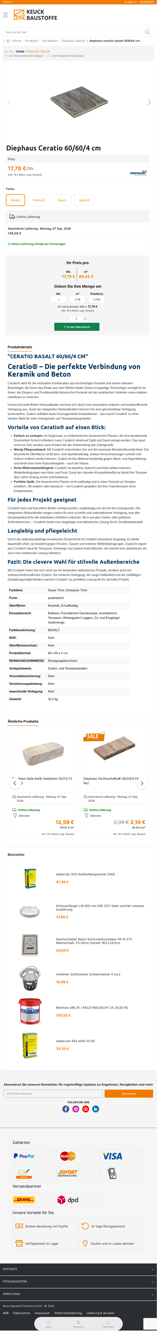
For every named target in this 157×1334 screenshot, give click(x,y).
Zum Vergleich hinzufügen (67, 55)
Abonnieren (129, 1093)
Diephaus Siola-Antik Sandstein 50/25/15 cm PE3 (42, 781)
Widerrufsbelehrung (68, 1313)
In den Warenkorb (78, 327)
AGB (6, 1313)
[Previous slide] (15, 783)
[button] (149, 102)
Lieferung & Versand (100, 1313)
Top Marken (50, 41)
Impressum (42, 1313)
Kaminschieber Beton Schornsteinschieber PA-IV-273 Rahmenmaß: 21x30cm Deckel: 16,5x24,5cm (94, 941)
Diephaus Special (73, 41)
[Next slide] (141, 783)
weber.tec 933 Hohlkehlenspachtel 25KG (85, 874)
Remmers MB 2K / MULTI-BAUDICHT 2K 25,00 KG (92, 1008)
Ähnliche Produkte (23, 721)
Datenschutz (21, 1313)
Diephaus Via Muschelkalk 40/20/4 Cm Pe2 (112, 781)
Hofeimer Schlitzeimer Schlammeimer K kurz (88, 974)
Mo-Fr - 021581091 (141, 2)
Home (17, 41)
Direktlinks (11, 1293)
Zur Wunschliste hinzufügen (26, 55)
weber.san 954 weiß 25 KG (75, 1041)
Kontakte (10, 1269)
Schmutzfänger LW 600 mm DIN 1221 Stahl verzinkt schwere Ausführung (100, 907)
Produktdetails (20, 347)
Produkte (31, 41)
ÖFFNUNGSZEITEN (15, 1281)
